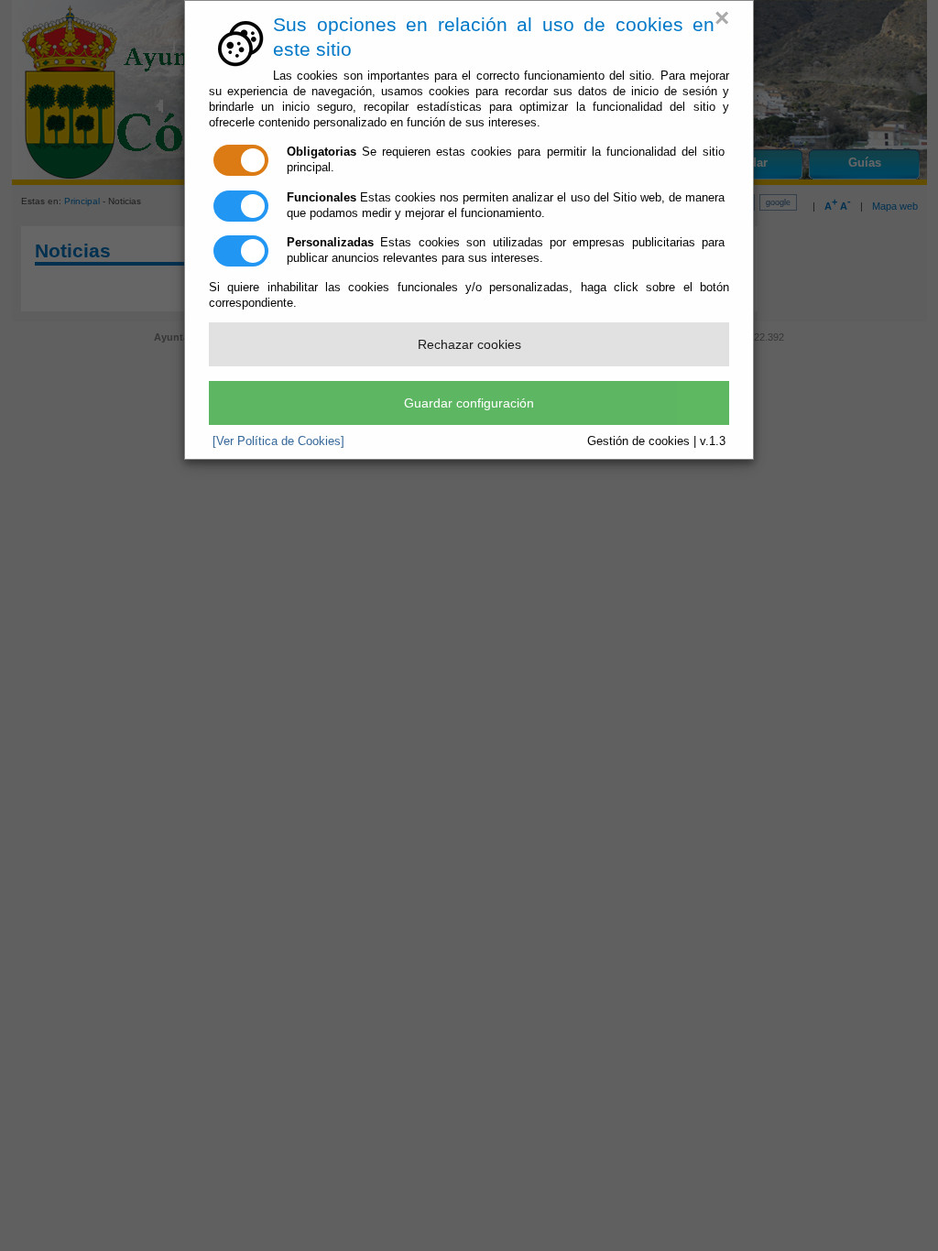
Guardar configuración (469, 403)
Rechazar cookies (469, 344)
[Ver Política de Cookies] (278, 441)
